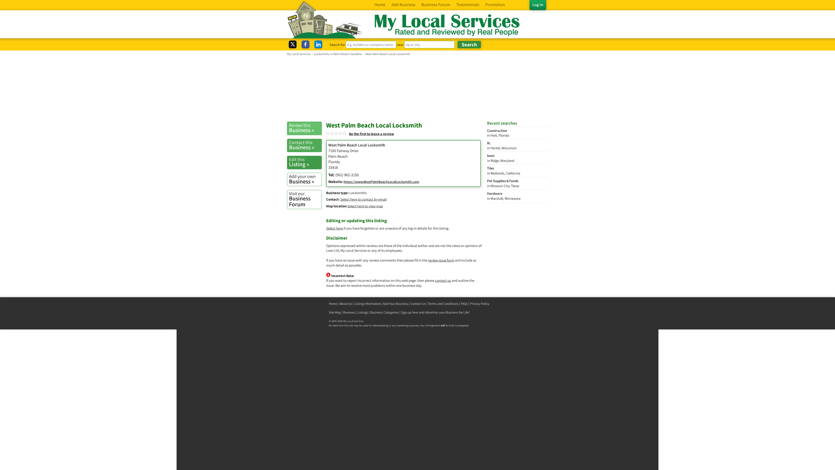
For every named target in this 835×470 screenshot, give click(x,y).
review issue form (441, 260)
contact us (443, 280)
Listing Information (367, 304)
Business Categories (384, 312)
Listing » (299, 162)
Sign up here (409, 312)
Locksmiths (358, 192)
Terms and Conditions (443, 304)
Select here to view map (365, 206)
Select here (334, 228)
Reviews (349, 312)
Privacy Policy (479, 304)
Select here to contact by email (363, 199)
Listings (362, 312)
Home (333, 304)
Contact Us (418, 304)
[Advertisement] (417, 88)
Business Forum (300, 199)
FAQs (464, 304)
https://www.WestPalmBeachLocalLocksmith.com (381, 181)
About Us (345, 304)
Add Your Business (395, 304)
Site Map (335, 312)
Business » (301, 128)
